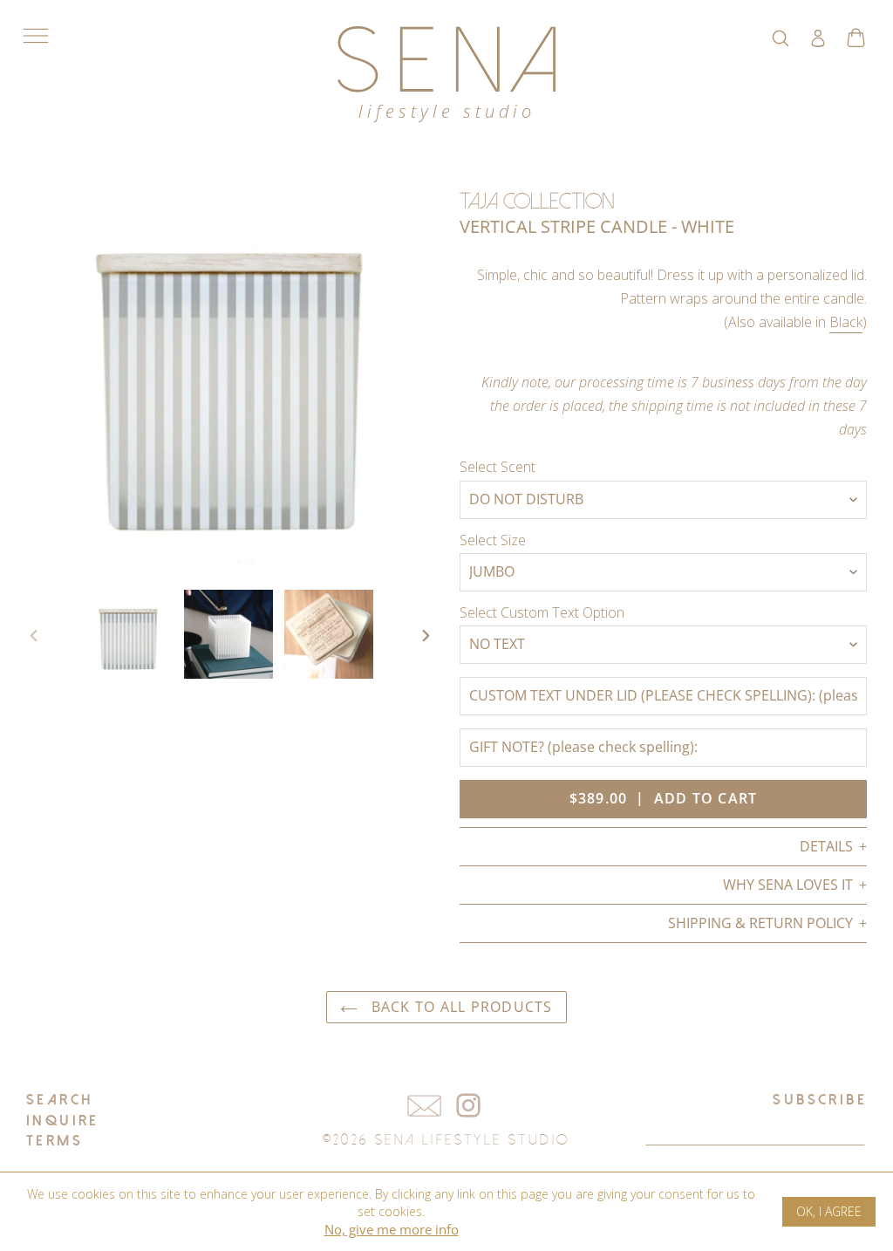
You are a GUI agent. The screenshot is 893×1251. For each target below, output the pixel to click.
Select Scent (497, 467)
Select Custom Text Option (542, 613)
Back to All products (459, 1006)
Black (845, 322)
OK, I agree (829, 1211)
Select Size (493, 540)
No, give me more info (391, 1229)
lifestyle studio (446, 111)
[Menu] (35, 35)
